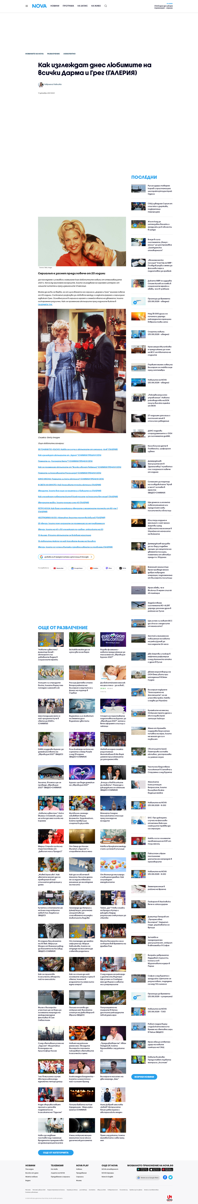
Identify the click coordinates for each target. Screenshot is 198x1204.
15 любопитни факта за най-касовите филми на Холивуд (67, 541)
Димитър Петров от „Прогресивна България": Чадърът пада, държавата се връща (159, 922)
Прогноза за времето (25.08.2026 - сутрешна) (160, 995)
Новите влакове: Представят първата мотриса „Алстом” (159, 1060)
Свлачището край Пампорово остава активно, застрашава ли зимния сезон (159, 753)
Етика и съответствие (151, 1189)
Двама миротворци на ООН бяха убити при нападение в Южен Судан (159, 676)
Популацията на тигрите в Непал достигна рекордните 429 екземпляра (112, 1011)
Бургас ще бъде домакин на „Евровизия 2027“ (81, 783)
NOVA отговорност (110, 1169)
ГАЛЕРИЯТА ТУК (45, 304)
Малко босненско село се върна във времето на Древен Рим (113, 943)
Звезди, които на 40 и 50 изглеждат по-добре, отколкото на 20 (70, 529)
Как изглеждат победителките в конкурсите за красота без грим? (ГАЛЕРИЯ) (78, 496)
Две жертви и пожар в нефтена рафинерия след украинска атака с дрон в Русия (160, 658)
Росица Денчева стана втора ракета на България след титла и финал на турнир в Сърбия (81, 688)
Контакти (92, 1189)
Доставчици (83, 1189)
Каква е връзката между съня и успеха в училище (113, 847)
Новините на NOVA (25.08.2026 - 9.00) (157, 803)
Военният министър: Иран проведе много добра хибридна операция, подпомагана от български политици (160, 572)
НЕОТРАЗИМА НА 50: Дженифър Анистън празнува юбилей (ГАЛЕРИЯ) (71, 517)
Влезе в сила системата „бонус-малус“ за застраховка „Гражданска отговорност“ (160, 244)
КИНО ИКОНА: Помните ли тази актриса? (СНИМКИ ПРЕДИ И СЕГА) (71, 479)
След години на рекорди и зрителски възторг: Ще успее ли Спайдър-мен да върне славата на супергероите (112, 979)
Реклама (28, 1189)
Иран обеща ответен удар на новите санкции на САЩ (159, 1044)
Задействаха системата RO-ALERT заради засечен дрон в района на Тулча (159, 607)
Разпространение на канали (56, 1189)
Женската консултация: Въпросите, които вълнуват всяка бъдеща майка (157, 787)
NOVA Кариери (108, 1173)
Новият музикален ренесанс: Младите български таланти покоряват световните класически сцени (81, 1048)
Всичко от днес (31, 1173)
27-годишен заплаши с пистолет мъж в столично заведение (159, 418)
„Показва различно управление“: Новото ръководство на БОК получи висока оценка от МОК (159, 400)
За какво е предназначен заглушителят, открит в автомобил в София (160, 941)
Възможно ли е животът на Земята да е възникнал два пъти (81, 718)
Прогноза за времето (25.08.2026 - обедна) (159, 299)
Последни (29, 1169)
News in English (107, 1177)
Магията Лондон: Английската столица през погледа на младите (111, 817)
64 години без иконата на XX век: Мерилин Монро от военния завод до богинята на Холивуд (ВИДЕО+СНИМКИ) (50, 946)
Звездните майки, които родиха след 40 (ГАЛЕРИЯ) (63, 502)
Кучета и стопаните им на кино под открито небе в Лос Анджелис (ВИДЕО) (50, 911)
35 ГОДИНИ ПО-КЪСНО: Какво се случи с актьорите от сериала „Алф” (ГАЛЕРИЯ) (78, 449)
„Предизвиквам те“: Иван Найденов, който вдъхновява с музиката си (113, 1047)
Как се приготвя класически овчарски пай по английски (49, 976)
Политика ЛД (124, 1189)
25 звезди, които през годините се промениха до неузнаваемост (71, 523)
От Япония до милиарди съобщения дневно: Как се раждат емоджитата (112, 878)
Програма (68, 6)
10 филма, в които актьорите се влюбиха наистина (64, 535)
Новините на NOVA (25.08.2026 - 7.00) (157, 1010)
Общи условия (101, 1189)
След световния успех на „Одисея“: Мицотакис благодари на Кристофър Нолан (51, 1047)
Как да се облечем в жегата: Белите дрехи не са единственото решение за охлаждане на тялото (81, 879)
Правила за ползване (135, 1189)
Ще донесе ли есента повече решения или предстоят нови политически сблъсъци (159, 506)
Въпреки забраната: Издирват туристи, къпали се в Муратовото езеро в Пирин (159, 960)
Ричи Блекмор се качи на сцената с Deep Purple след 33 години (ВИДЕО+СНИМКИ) (81, 753)
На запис (82, 6)
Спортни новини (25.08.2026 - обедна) (158, 333)
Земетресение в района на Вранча (157, 887)
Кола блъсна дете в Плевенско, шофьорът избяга (159, 448)
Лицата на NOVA (58, 1173)
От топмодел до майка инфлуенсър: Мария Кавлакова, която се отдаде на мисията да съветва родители (81, 946)
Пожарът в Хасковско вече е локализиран (159, 902)
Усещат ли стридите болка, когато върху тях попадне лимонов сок (50, 685)
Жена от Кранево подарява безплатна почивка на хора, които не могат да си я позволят (160, 733)
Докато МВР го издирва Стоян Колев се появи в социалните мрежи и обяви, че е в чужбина (160, 285)
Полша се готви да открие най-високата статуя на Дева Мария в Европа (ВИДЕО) (81, 1011)
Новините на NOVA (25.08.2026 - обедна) (158, 381)
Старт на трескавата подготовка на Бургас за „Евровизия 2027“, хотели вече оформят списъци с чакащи (113, 721)
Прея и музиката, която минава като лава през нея (112, 1137)
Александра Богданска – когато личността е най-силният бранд (82, 1079)
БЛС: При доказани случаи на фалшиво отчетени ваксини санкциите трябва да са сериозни (159, 823)
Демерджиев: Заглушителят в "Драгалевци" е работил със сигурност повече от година (160, 466)
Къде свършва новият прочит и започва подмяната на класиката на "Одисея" (50, 1108)
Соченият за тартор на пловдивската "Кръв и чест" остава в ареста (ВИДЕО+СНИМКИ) (160, 487)
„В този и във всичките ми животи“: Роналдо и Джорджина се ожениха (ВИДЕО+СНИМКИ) (112, 786)
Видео (27, 1180)
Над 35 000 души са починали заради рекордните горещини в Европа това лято (159, 317)
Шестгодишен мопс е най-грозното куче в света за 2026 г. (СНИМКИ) (49, 720)
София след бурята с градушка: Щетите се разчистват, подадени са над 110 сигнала (160, 980)
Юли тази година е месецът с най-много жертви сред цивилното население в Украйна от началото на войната (160, 527)
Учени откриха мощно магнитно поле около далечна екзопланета (80, 1137)
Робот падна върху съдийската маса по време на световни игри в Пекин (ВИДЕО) (160, 1028)
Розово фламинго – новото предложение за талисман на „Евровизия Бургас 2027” (112, 653)
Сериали (80, 1177)
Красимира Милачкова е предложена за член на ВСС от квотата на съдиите (159, 351)
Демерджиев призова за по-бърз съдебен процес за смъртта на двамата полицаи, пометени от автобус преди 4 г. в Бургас (159, 550)
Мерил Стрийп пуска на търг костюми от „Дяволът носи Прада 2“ (50, 848)
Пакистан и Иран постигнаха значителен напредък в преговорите (160, 857)
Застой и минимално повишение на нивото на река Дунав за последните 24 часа (159, 640)
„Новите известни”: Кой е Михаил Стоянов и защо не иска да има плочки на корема (51, 817)
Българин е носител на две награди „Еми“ (111, 1077)
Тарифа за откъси (72, 1189)
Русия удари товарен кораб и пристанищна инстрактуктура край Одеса (160, 190)
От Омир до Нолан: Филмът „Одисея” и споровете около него (80, 848)
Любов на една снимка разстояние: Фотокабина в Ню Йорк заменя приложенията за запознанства (112, 754)
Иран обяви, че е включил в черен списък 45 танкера (160, 590)
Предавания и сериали (60, 1177)
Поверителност (113, 1189)
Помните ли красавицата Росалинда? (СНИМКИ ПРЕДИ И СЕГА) (69, 473)
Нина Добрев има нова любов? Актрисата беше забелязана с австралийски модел (111, 1108)
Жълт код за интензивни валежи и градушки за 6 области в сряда (160, 225)
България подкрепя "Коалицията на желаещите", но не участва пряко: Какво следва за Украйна (159, 695)
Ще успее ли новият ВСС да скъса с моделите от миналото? (160, 623)
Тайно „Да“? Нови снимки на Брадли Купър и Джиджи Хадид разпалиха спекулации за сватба (113, 913)
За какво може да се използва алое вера (79, 650)
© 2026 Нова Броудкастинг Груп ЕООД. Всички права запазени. (44, 1198)
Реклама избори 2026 (39, 1189)
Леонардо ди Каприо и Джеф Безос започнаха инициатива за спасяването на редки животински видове (81, 913)
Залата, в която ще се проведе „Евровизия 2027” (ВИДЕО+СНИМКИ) (49, 785)
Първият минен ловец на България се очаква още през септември (160, 367)
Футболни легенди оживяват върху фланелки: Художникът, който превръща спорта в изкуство (81, 818)
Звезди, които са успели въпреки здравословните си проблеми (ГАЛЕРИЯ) (75, 547)
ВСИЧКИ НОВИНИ (144, 1076)
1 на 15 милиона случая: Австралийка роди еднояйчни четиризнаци (50, 1079)
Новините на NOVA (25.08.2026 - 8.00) (157, 872)
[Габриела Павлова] (41, 84)
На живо (96, 6)
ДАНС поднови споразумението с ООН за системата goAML (160, 433)
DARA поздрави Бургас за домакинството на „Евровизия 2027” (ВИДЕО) (51, 751)
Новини (54, 6)
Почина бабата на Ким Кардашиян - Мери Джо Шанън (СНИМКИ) (81, 1107)
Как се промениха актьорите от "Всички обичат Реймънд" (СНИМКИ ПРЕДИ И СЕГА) (79, 467)
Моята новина (31, 1177)
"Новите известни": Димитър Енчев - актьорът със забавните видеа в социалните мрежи (48, 654)
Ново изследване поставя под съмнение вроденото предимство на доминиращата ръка (50, 1139)
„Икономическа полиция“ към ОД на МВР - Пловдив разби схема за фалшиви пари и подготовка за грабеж (160, 265)
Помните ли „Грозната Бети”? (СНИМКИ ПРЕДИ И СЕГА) (65, 461)
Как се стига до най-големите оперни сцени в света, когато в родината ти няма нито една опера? (82, 979)
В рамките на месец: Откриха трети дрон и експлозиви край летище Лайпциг (160, 714)
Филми (79, 1180)
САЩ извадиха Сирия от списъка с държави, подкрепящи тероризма (160, 207)
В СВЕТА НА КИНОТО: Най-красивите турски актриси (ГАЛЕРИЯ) (69, 485)
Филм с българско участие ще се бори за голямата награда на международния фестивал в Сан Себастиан (49, 1013)
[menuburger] (26, 6)
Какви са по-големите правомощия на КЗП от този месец (159, 841)
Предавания (81, 1173)
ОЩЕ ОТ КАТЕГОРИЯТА (56, 1152)
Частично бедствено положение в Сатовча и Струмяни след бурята (160, 769)
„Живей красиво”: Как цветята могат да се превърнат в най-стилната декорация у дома (50, 879)
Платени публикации (31, 1192)
